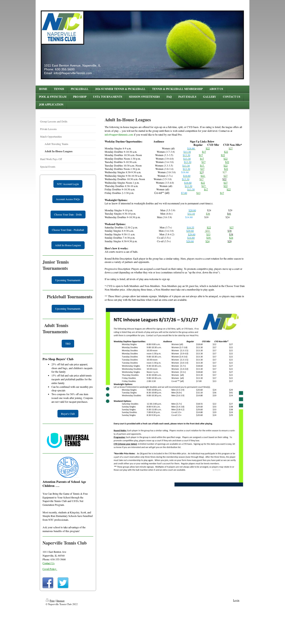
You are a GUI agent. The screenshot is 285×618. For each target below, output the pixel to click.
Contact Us (49, 563)
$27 (226, 182)
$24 (231, 237)
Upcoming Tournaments (68, 280)
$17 (222, 193)
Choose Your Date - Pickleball (68, 230)
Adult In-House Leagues (68, 245)
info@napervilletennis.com (119, 134)
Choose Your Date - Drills (68, 214)
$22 (226, 151)
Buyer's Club (68, 413)
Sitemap (60, 600)
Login (236, 600)
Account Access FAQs (68, 199)
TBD (68, 343)
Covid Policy (50, 569)
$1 (201, 158)
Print (52, 600)
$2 (207, 148)
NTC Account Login (68, 184)
